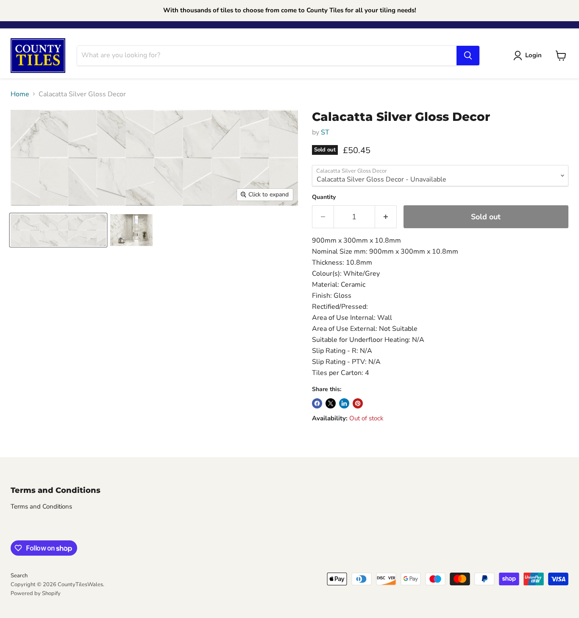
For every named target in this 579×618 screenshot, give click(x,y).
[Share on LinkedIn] (344, 403)
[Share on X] (331, 403)
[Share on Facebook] (317, 403)
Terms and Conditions (41, 506)
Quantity (324, 197)
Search (19, 575)
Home (20, 94)
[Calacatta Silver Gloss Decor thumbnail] (58, 230)
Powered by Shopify (36, 593)
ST (325, 132)
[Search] (468, 55)
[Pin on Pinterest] (358, 403)
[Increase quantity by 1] (386, 217)
